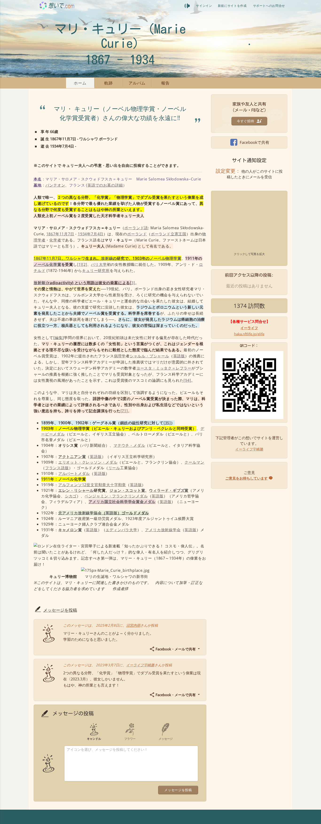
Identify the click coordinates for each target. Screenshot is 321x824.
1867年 (52, 234)
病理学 (120, 356)
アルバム (137, 83)
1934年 (84, 234)
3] (132, 282)
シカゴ (71, 496)
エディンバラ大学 (121, 529)
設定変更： (228, 171)
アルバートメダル (74, 473)
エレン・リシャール (76, 490)
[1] (79, 264)
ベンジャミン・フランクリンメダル (116, 496)
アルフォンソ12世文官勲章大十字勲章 (92, 484)
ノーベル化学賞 (47, 264)
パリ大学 (99, 264)
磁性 (136, 422)
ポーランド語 (136, 227)
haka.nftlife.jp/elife (249, 334)
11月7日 (66, 234)
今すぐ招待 (246, 121)
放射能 (39, 282)
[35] (167, 422)
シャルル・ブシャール (149, 356)
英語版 (179, 356)
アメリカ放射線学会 (162, 529)
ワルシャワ (75, 258)
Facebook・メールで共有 (176, 649)
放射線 (107, 258)
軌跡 (108, 83)
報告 (165, 83)
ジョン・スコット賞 (127, 490)
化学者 (55, 240)
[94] (187, 380)
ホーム (80, 83)
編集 (59, 337)
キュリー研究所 (96, 270)
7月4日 (97, 234)
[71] (124, 410)
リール (114, 467)
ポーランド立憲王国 (168, 234)
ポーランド (137, 234)
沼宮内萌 (133, 625)
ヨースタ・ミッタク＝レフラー (164, 368)
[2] (84, 264)
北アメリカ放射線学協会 (80, 512)
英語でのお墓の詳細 (105, 185)
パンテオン (55, 185)
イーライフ (249, 327)
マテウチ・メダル (129, 445)
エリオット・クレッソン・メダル (87, 462)
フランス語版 (57, 467)
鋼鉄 (124, 422)
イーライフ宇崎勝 (140, 665)
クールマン (194, 462)
